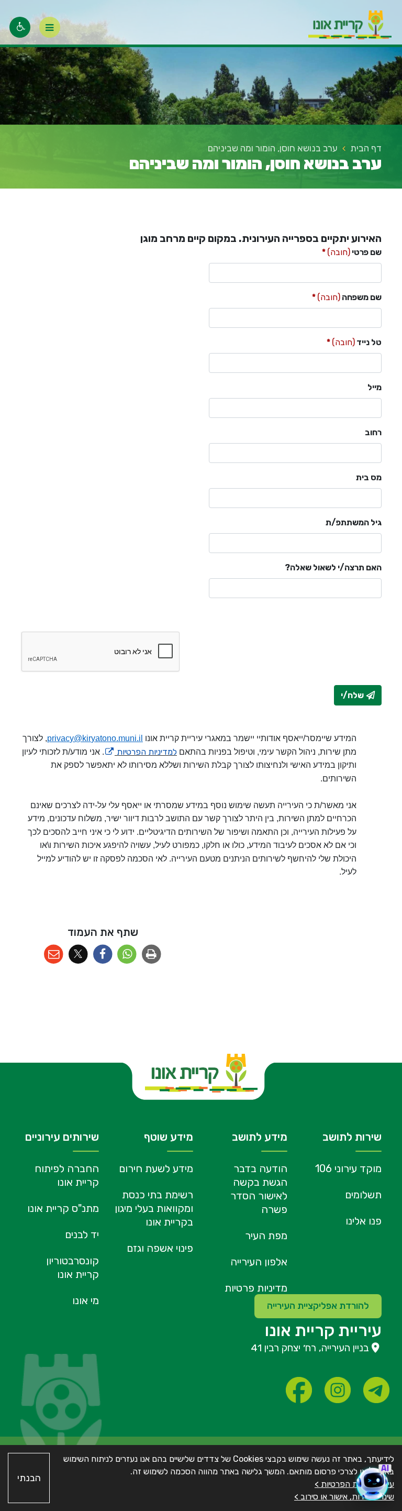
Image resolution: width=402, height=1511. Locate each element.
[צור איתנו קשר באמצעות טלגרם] (376, 1390)
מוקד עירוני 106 (348, 1168)
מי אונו (85, 1300)
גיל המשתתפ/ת (354, 522)
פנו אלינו (363, 1221)
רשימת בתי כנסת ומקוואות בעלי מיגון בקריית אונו (154, 1208)
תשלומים (363, 1194)
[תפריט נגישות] (19, 27)
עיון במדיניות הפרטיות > (354, 1484)
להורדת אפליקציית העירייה (318, 1305)
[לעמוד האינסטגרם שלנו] (338, 1390)
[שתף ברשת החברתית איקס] (78, 954)
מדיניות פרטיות (256, 1288)
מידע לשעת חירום (156, 1168)
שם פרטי (352, 251)
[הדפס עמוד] (151, 954)
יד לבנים (82, 1234)
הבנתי (29, 1478)
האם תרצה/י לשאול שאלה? (333, 567)
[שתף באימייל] (53, 954)
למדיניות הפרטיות (140, 752)
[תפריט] (49, 27)
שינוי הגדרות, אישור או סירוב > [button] (344, 1497)
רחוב (373, 432)
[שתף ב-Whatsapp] (127, 954)
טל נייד (354, 341)
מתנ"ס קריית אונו (63, 1208)
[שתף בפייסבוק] (103, 954)
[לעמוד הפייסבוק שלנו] (299, 1390)
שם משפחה (347, 296)
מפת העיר (266, 1235)
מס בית (369, 477)
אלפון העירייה (258, 1261)
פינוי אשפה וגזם (160, 1248)
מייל (374, 387)
